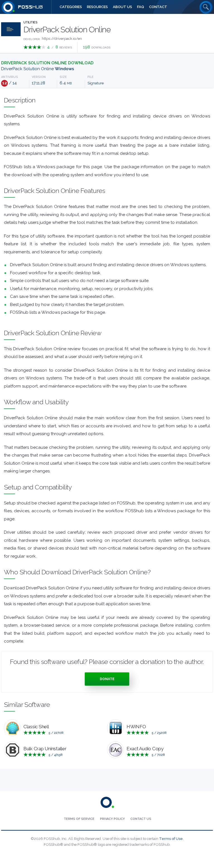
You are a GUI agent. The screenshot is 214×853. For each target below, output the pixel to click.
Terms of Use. (171, 839)
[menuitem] (71, 7)
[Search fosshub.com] (206, 7)
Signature (95, 83)
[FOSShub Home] (8, 7)
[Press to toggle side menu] (11, 29)
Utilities (30, 22)
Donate (107, 679)
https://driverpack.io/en (62, 38)
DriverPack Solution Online (37, 68)
